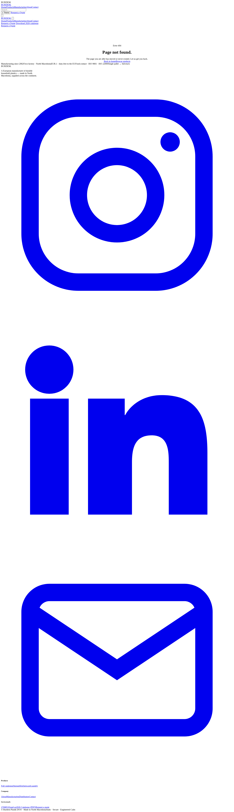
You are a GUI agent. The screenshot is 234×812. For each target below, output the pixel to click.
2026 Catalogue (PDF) (26, 807)
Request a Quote (18, 12)
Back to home (110, 61)
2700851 (5, 807)
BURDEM (6, 5)
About (29, 7)
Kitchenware (25, 786)
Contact (35, 7)
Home (3, 7)
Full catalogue (7, 786)
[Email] (117, 775)
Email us (12, 807)
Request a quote (42, 807)
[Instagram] (117, 310)
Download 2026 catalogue (27, 23)
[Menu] (2, 15)
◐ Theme (5, 13)
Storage (16, 786)
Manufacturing (20, 7)
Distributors (24, 796)
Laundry (34, 786)
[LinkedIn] (117, 543)
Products (10, 7)
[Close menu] (13, 18)
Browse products (123, 61)
